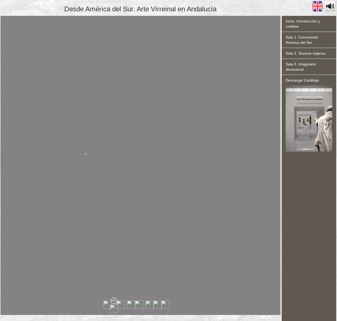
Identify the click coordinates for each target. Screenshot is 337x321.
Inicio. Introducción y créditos (303, 23)
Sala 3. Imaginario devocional (301, 66)
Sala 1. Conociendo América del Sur (302, 40)
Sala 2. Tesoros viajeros (305, 53)
